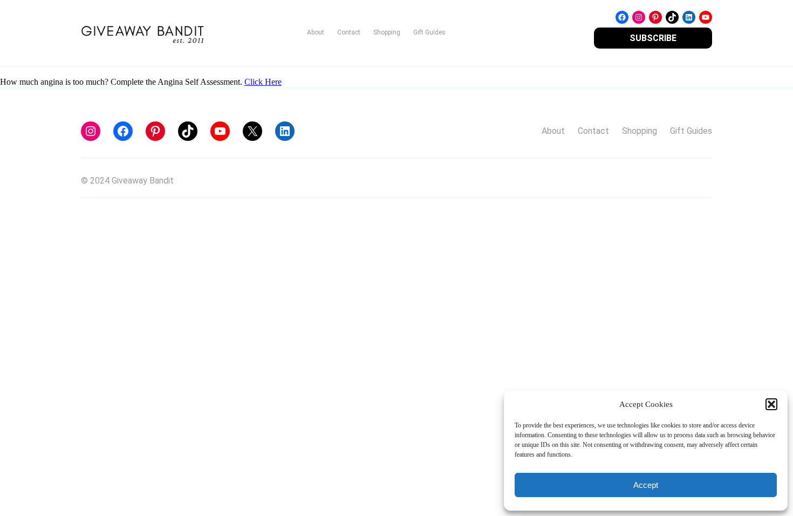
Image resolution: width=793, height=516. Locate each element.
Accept (645, 485)
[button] (771, 404)
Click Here (263, 81)
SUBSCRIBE (653, 38)
